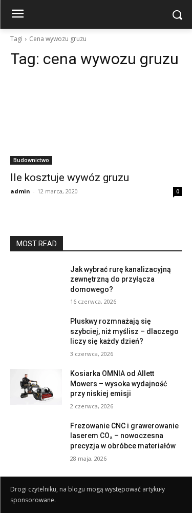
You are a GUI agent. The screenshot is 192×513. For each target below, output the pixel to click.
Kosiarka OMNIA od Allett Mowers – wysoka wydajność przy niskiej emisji (118, 383)
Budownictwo (31, 160)
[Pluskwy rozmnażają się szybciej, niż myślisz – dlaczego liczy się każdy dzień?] (36, 334)
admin (20, 191)
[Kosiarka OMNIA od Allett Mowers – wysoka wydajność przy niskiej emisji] (36, 387)
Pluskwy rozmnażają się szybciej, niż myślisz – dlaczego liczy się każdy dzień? (124, 331)
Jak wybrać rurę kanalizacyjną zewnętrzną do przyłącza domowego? (120, 279)
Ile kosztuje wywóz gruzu (69, 177)
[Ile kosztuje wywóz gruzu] (96, 121)
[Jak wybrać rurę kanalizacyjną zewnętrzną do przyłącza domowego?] (36, 283)
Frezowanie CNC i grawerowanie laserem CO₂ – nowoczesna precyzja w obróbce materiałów (124, 436)
